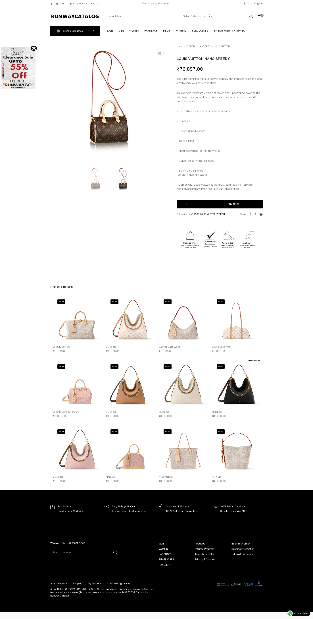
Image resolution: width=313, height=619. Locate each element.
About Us (200, 543)
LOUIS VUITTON (222, 46)
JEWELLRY (165, 564)
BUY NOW (233, 204)
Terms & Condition (205, 554)
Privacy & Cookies (205, 559)
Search (115, 552)
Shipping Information (242, 548)
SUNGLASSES (166, 559)
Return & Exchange (242, 554)
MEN (161, 543)
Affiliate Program (204, 548)
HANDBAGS (204, 46)
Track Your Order (240, 543)
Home (179, 46)
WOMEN (190, 46)
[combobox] (194, 16)
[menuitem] (246, 3)
